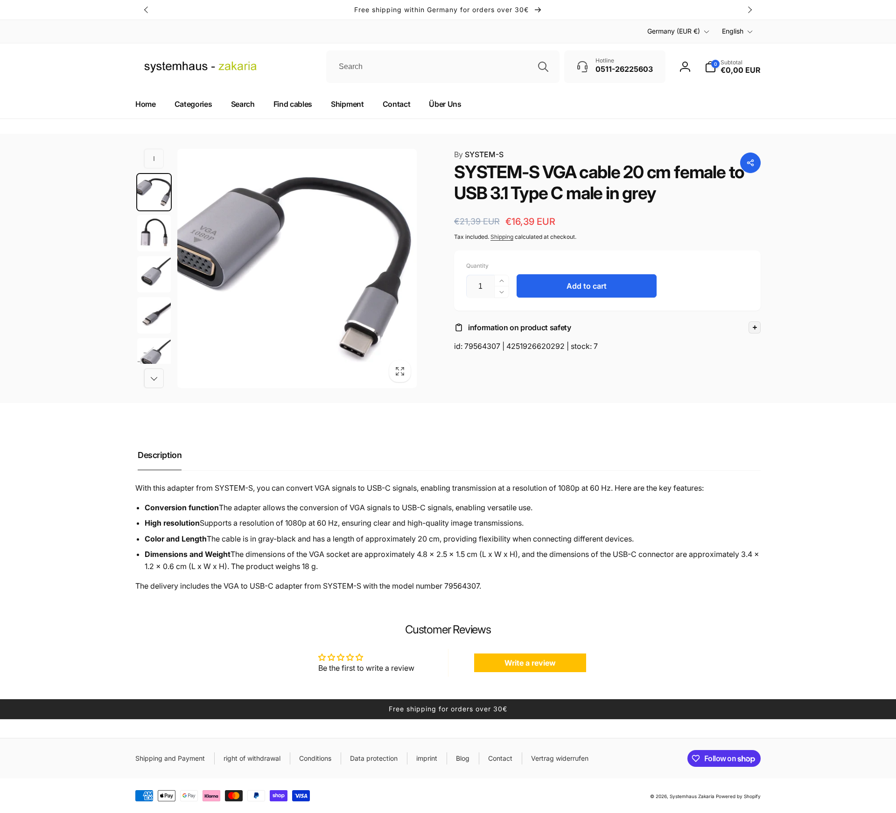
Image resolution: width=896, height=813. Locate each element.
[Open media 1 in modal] (297, 268)
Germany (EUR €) (673, 31)
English (732, 31)
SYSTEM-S (479, 154)
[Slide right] (749, 10)
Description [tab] (160, 455)
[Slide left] (146, 10)
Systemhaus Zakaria (692, 796)
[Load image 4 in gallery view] (154, 315)
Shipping (501, 236)
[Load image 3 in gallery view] (154, 274)
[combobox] (443, 66)
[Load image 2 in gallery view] (154, 233)
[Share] (750, 163)
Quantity (477, 266)
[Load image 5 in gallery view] (154, 356)
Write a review (530, 662)
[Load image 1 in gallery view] (154, 192)
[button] (607, 327)
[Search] (543, 66)
